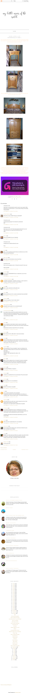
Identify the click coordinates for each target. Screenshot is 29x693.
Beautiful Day (15, 635)
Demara (5, 373)
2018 (14, 595)
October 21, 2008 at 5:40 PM (10, 370)
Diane (5, 292)
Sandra (5, 379)
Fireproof (15, 638)
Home (14, 31)
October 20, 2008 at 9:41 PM (10, 211)
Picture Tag (15, 633)
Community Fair (10, 530)
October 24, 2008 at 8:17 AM (10, 445)
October (14, 613)
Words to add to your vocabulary (15, 631)
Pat (4, 391)
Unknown (5, 399)
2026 (14, 583)
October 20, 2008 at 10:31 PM (11, 224)
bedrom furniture (16, 197)
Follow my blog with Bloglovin (6, 684)
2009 (14, 607)
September (14, 647)
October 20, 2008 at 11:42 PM (11, 260)
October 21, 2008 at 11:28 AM (11, 355)
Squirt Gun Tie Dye (11, 522)
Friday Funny (9, 507)
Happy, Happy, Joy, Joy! (15, 627)
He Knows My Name (7, 310)
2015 (14, 599)
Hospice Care (15, 642)
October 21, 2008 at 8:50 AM (10, 329)
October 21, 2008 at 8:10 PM (10, 388)
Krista (5, 420)
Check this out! (15, 624)
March (14, 655)
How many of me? (15, 621)
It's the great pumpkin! (15, 616)
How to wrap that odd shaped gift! (15, 515)
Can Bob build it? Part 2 (15, 630)
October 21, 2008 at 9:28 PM (10, 417)
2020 (14, 592)
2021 (14, 590)
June (14, 651)
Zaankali (5, 346)
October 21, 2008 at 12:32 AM (11, 276)
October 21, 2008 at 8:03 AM (10, 307)
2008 (14, 609)
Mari (4, 250)
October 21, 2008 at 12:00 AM (11, 269)
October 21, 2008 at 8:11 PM (10, 396)
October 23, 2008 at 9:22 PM (10, 439)
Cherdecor (6, 408)
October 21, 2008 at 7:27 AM (10, 301)
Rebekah (5, 298)
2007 (14, 659)
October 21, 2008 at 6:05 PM (10, 376)
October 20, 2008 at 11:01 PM (11, 254)
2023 (14, 588)
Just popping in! (10, 553)
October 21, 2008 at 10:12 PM (11, 423)
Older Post (4, 449)
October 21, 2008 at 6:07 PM (10, 382)
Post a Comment (4, 447)
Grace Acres (6, 426)
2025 (14, 585)
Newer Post (25, 449)
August (14, 648)
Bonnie (5, 367)
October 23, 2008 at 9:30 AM (10, 430)
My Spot (15, 626)
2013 (14, 602)
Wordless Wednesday (11, 560)
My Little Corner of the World (14, 15)
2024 (14, 586)
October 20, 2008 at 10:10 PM (11, 217)
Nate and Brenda (7, 304)
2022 (14, 589)
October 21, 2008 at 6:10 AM (10, 289)
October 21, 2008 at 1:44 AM (10, 283)
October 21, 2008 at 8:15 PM (10, 405)
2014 (14, 600)
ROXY (5, 358)
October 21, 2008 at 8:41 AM (10, 319)
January (14, 658)
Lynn (4, 433)
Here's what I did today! (15, 623)
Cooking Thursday (11, 538)
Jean (5, 385)
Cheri (5, 322)
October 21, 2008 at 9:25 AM (10, 335)
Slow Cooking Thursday (12, 545)
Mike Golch (6, 257)
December (14, 610)
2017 (14, 596)
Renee (5, 235)
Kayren (5, 332)
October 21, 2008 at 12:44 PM (11, 364)
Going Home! (15, 637)
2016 (14, 597)
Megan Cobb (6, 441)
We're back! (15, 641)
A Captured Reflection (8, 279)
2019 (14, 593)
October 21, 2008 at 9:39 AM (10, 343)
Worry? (15, 628)
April (14, 654)
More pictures (15, 640)
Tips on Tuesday (15, 620)
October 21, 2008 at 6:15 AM (10, 295)
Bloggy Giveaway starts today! (14, 500)
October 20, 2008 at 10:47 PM (11, 239)
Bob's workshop (13, 39)
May (14, 652)
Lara (4, 286)
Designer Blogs (18, 692)
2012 (14, 603)
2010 (14, 606)
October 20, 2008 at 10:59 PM (11, 247)
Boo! (15, 614)
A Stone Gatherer (7, 214)
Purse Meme (15, 644)
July (14, 649)
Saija (5, 338)
